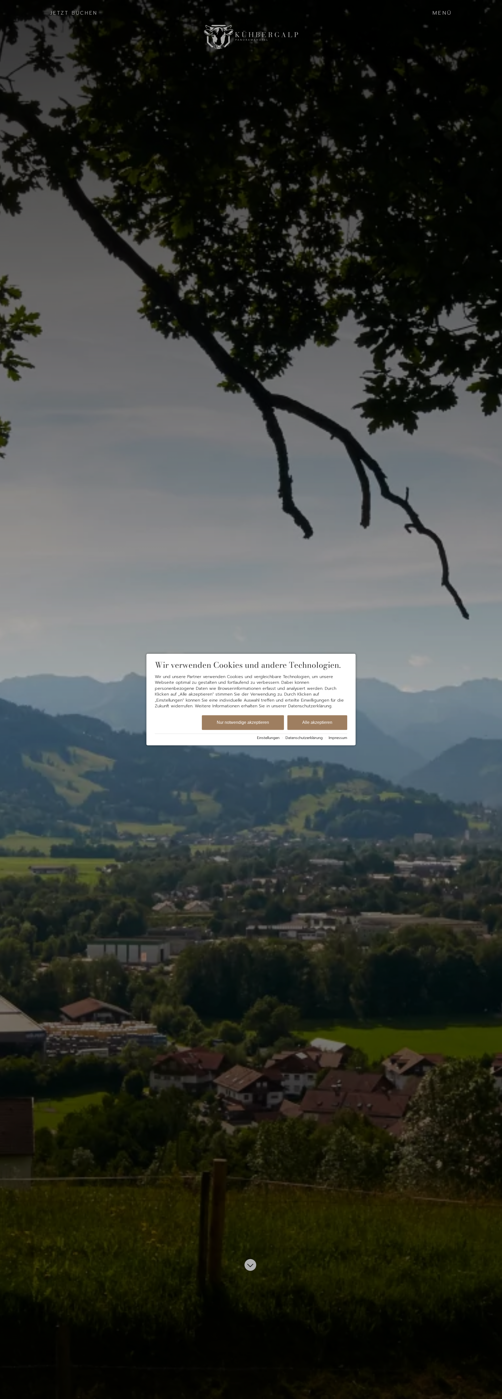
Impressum (338, 738)
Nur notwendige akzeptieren (243, 722)
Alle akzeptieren (317, 722)
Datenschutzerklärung (304, 738)
